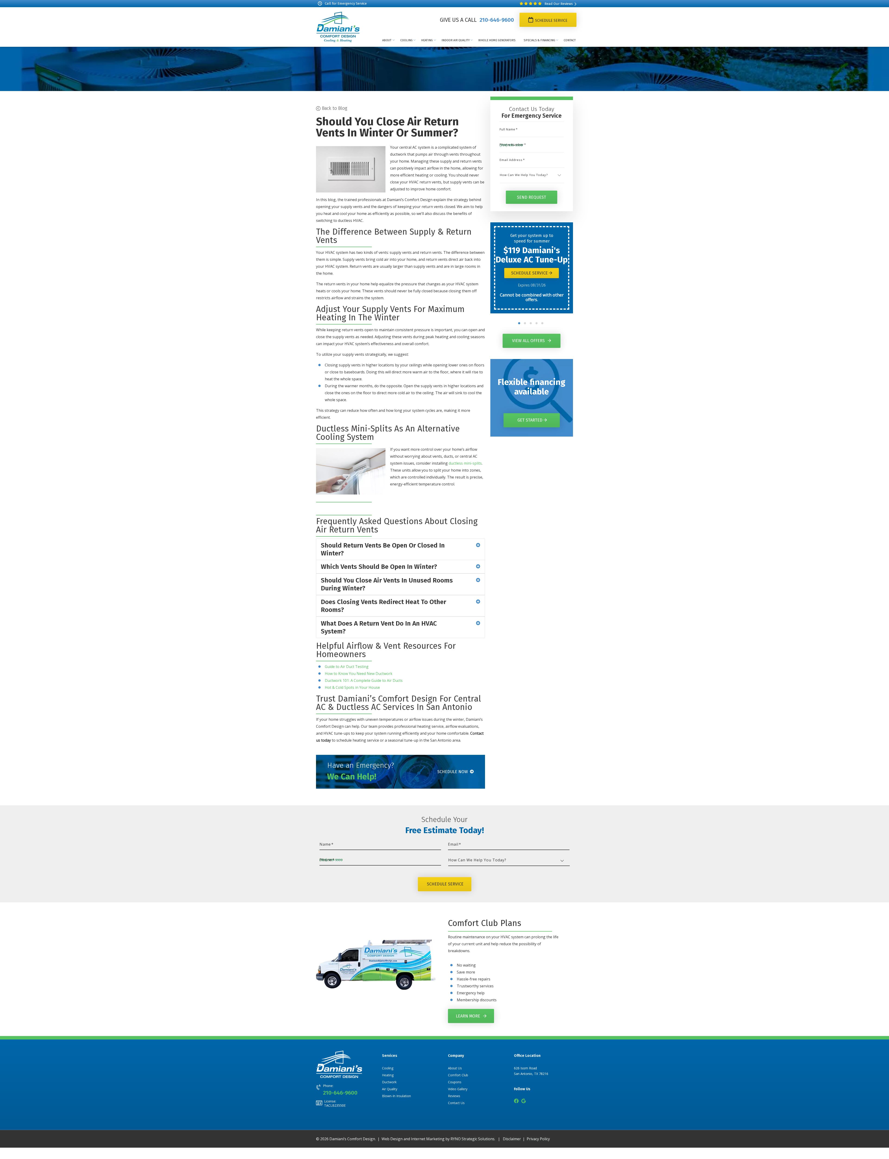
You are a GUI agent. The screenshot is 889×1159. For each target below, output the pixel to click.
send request (531, 197)
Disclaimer (512, 1138)
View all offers (529, 340)
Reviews (454, 1096)
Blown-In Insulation (396, 1096)
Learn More (468, 1015)
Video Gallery (457, 1089)
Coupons (454, 1082)
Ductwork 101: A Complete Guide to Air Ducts (364, 680)
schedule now (453, 771)
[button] (519, 323)
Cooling (387, 1068)
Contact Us (456, 1103)
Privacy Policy (538, 1138)
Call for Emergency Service (345, 3)
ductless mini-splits (465, 463)
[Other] (523, 1101)
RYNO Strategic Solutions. (473, 1138)
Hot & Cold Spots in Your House (352, 687)
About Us (455, 1068)
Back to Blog (334, 108)
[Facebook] (516, 1101)
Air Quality (389, 1089)
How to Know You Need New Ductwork (358, 673)
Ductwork (389, 1082)
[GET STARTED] (532, 414)
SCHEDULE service (530, 273)
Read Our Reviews (558, 4)
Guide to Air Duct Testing (347, 666)
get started (530, 420)
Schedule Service (550, 20)
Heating (388, 1075)
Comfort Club (458, 1075)
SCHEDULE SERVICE (445, 884)
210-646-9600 (496, 20)
